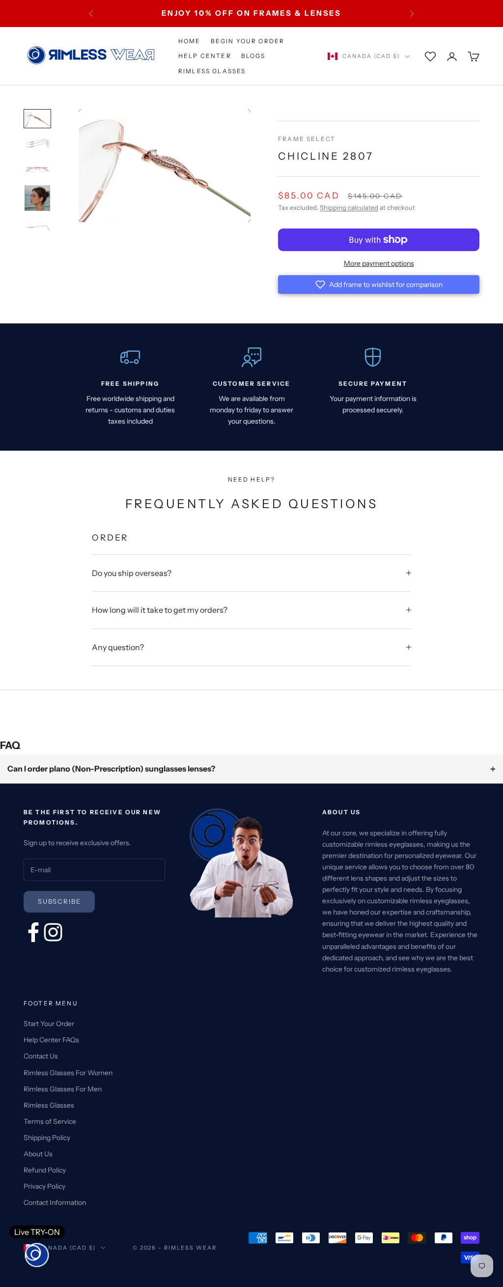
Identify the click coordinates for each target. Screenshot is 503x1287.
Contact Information (55, 1202)
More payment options (379, 263)
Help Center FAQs (51, 1039)
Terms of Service (50, 1121)
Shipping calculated (349, 207)
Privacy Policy (44, 1186)
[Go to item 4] (37, 198)
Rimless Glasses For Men (63, 1089)
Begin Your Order (248, 41)
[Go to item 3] (37, 168)
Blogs (253, 55)
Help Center (204, 55)
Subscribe (59, 901)
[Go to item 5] (37, 228)
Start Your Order (49, 1023)
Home (189, 41)
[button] (378, 284)
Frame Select (306, 139)
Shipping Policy (47, 1137)
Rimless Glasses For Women (68, 1072)
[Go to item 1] (37, 118)
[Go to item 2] (37, 144)
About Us (38, 1153)
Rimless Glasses (212, 71)
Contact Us (41, 1056)
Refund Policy (45, 1170)
